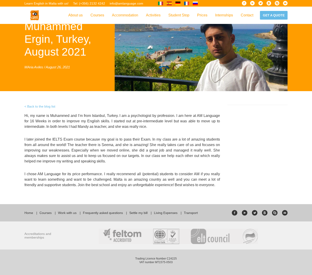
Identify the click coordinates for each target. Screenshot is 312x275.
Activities (153, 15)
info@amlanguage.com (126, 3)
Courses (97, 15)
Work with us (67, 213)
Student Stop (178, 15)
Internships (224, 15)
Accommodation (125, 15)
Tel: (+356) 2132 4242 (89, 3)
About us (75, 15)
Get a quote (274, 15)
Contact (247, 15)
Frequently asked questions (103, 213)
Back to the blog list (41, 106)
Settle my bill (138, 213)
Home (28, 213)
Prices (202, 15)
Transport (191, 213)
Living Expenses (165, 213)
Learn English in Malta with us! (46, 3)
